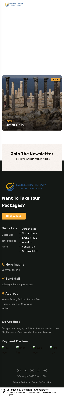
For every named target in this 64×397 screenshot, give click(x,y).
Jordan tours (29, 233)
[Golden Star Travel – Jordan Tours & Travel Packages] (13, 4)
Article (5, 246)
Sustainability (30, 251)
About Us (27, 242)
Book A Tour (13, 216)
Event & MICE (29, 237)
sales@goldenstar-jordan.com (17, 284)
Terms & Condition (41, 382)
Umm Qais (15, 125)
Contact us (28, 246)
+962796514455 (11, 270)
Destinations (8, 235)
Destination (8, 38)
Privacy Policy (20, 382)
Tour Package (9, 240)
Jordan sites (29, 228)
